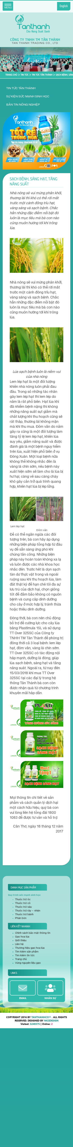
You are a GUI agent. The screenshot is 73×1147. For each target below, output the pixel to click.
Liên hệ (19, 944)
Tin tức (25, 74)
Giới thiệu (20, 940)
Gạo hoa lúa (22, 937)
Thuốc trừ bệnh (24, 914)
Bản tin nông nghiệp (23, 104)
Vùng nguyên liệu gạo (28, 963)
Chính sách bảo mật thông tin (32, 933)
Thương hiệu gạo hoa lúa (29, 948)
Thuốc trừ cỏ (22, 903)
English (64, 6)
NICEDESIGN (51, 1020)
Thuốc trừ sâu (23, 907)
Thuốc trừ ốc (22, 899)
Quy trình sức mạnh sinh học (24, 895)
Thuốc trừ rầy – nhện (27, 911)
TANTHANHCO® (41, 1017)
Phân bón (20, 918)
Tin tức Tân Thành (42, 74)
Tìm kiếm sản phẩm (26, 952)
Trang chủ (11, 74)
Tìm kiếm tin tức (25, 955)
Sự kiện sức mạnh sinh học (27, 96)
